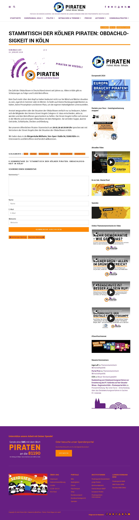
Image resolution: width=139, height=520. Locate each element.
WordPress (38, 512)
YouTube (118, 7)
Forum (73, 485)
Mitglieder (44, 154)
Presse (88, 18)
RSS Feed (53, 492)
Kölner (33, 154)
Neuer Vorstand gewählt (107, 377)
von (15, 50)
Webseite (12, 219)
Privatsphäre (66, 154)
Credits (52, 485)
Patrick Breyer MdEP (99, 489)
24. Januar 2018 (16, 52)
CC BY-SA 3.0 (54, 489)
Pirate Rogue (51, 512)
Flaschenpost (75, 489)
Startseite (15, 18)
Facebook (105, 7)
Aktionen (99, 18)
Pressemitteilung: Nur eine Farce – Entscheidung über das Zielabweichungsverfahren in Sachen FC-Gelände (110, 390)
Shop (72, 492)
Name (11, 200)
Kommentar (14, 175)
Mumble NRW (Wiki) (119, 488)
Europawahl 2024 (32, 18)
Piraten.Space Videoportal (122, 7)
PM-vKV (112, 27)
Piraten (54, 154)
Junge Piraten (96, 482)
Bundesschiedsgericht (78, 498)
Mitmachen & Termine (69, 18)
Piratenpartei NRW (118, 481)
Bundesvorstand (76, 495)
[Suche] (14, 6)
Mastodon (112, 7)
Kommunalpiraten (118, 18)
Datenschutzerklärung (57, 482)
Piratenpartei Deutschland (100, 479)
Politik (49, 18)
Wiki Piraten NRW (118, 484)
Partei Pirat (96, 371)
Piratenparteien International (97, 496)
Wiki (72, 479)
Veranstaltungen (123, 27)
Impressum (54, 479)
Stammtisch (79, 154)
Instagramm (115, 7)
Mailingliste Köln (128, 7)
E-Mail (11, 209)
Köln (26, 154)
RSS (125, 7)
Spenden (64, 453)
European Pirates (97, 492)
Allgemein (104, 27)
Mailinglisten (75, 482)
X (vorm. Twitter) (108, 7)
